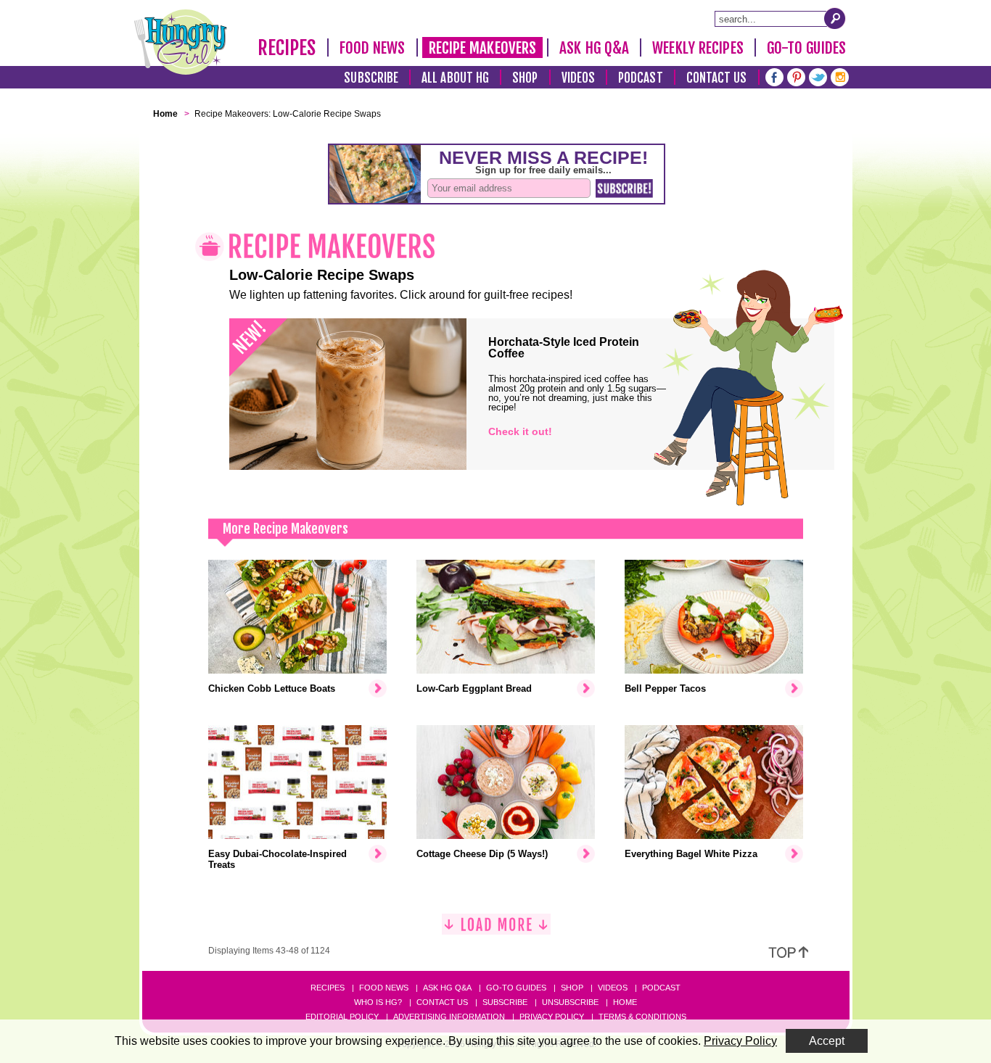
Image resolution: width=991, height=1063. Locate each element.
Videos (579, 78)
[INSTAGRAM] (840, 75)
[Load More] (496, 930)
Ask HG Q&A (594, 47)
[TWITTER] (818, 75)
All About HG (455, 78)
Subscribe (371, 78)
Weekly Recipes (697, 47)
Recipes (287, 48)
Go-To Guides (806, 47)
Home (625, 1002)
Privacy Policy (551, 1016)
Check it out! (520, 431)
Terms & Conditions (642, 1016)
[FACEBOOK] (774, 75)
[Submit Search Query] (835, 18)
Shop (525, 78)
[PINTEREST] (796, 75)
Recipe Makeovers (483, 47)
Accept (826, 1041)
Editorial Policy (342, 1016)
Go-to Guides (516, 987)
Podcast (640, 78)
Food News (373, 47)
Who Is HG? (378, 1002)
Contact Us (716, 78)
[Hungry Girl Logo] (180, 42)
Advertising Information (449, 1016)
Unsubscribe (570, 1002)
